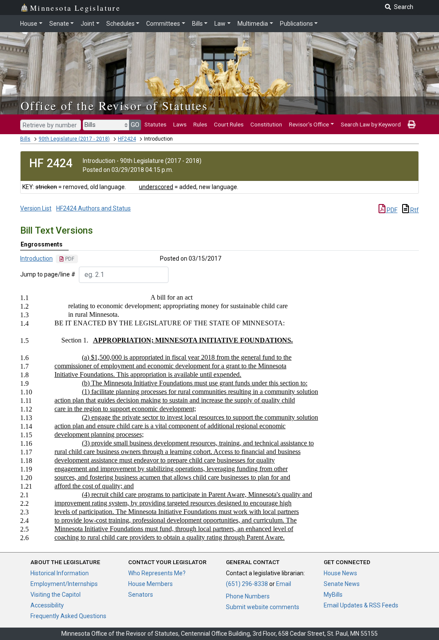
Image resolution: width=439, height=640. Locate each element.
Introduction (36, 258)
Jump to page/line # (47, 274)
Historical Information (59, 573)
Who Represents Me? (157, 573)
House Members (150, 583)
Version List (35, 208)
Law (220, 23)
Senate (59, 23)
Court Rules (229, 124)
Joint (87, 23)
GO (135, 125)
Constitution (266, 124)
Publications (296, 23)
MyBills (333, 594)
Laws (179, 124)
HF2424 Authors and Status (93, 208)
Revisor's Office (309, 124)
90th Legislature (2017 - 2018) (74, 139)
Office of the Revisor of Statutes (114, 105)
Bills (197, 23)
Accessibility (47, 605)
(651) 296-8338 (247, 583)
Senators (140, 594)
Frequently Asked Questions (68, 616)
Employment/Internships (64, 583)
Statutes (155, 124)
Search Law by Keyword (371, 124)
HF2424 (127, 139)
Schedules (120, 23)
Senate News (342, 583)
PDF (391, 210)
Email (283, 583)
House (28, 23)
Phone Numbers (248, 596)
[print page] (411, 124)
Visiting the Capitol (55, 594)
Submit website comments (262, 607)
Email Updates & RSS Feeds (361, 605)
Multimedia (253, 23)
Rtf (414, 210)
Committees (163, 23)
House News (340, 573)
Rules (200, 124)
